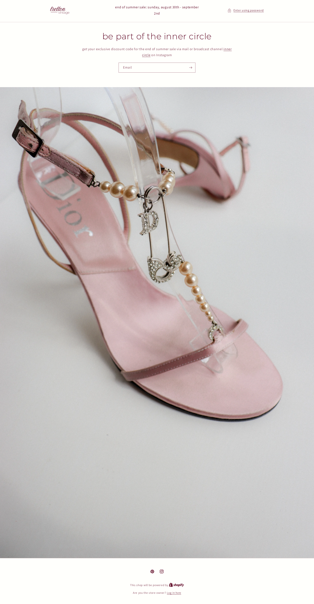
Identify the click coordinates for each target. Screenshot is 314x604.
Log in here (174, 593)
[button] (245, 10)
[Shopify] (176, 585)
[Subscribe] (190, 68)
